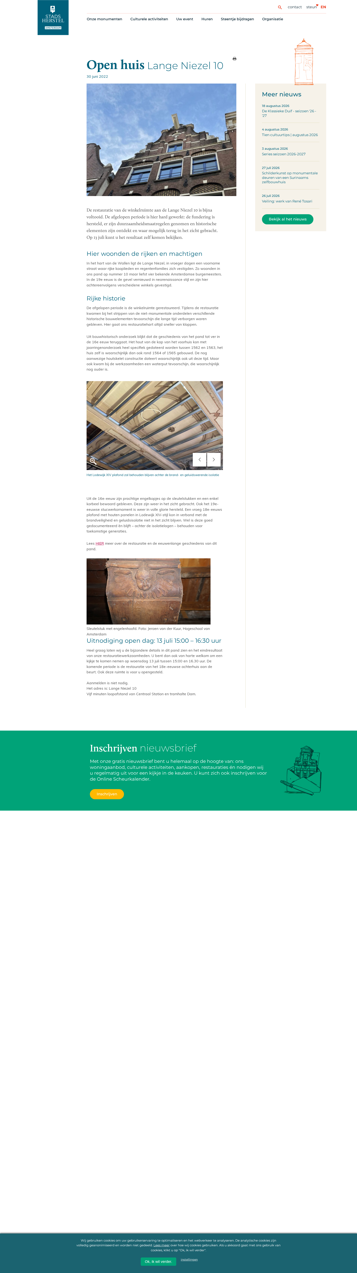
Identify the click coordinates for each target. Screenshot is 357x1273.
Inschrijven (275, 1249)
